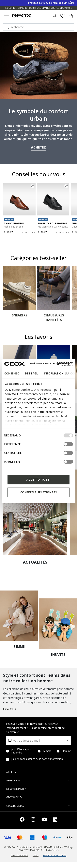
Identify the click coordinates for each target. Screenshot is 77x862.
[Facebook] (22, 820)
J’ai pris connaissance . (37, 759)
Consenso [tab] (12, 373)
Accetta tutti (38, 479)
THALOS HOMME (14, 223)
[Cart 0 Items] (71, 17)
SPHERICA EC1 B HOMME (52, 223)
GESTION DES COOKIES (54, 855)
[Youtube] (44, 820)
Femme (47, 751)
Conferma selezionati (38, 492)
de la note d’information (49, 759)
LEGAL (35, 855)
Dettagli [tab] (31, 373)
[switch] (68, 444)
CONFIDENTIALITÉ (19, 855)
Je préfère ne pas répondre (21, 751)
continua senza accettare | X (50, 363)
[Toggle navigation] (6, 15)
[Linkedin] (55, 820)
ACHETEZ (38, 147)
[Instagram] (33, 820)
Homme (66, 751)
